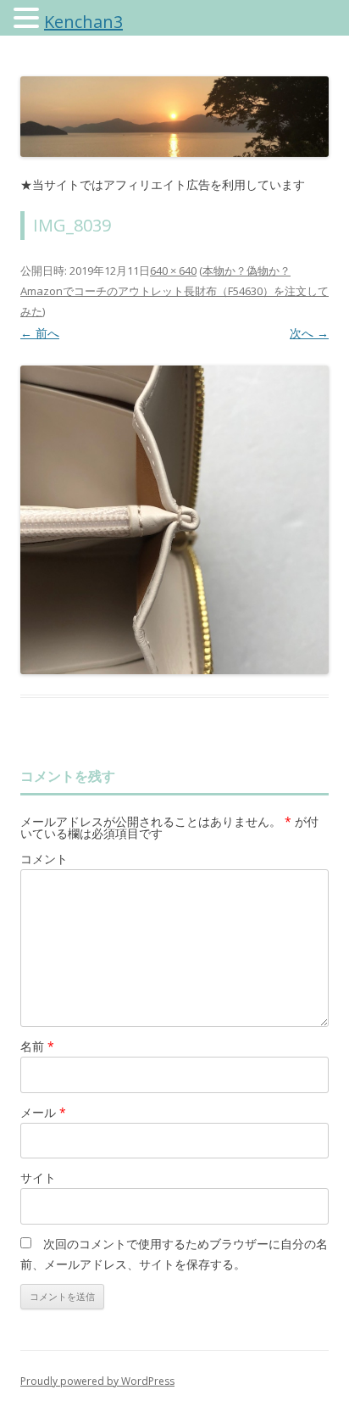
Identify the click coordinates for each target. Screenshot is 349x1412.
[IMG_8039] (174, 520)
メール (43, 1112)
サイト (38, 1177)
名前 (37, 1046)
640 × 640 (173, 270)
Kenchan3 (83, 21)
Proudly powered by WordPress (97, 1381)
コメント (44, 859)
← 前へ (39, 333)
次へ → (309, 333)
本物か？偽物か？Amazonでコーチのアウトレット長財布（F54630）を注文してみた (174, 291)
